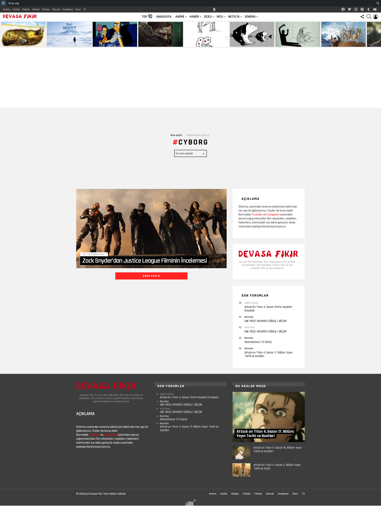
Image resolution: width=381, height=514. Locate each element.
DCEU (208, 16)
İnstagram (272, 214)
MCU (220, 16)
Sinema (250, 16)
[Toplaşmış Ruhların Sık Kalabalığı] (160, 34)
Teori (78, 9)
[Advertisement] (190, 78)
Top (147, 17)
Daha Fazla (151, 276)
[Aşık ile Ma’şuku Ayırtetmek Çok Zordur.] (297, 34)
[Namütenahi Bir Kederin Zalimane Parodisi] (23, 34)
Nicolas (248, 316)
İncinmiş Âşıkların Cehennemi (338, 43)
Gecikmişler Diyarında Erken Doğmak (68, 43)
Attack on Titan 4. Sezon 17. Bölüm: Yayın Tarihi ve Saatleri (268, 354)
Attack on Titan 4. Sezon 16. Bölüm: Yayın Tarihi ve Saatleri (277, 449)
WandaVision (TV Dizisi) (258, 342)
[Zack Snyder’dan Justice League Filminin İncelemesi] (151, 228)
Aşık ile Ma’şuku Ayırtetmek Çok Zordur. (293, 42)
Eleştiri (26, 9)
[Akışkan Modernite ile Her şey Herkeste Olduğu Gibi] (252, 34)
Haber (194, 16)
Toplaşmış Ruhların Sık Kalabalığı (158, 43)
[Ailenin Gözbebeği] (206, 34)
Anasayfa (163, 16)
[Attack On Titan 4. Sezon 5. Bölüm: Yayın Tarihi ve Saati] (241, 470)
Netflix (234, 16)
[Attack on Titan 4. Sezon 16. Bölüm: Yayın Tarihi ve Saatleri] (241, 452)
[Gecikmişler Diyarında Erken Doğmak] (69, 34)
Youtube (256, 214)
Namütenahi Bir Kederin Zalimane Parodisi (20, 42)
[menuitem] (3, 3)
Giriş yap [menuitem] (13, 3)
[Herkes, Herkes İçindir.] (115, 34)
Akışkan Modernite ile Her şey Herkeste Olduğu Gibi (247, 42)
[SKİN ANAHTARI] (214, 9)
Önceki (2, 34)
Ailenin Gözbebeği (195, 43)
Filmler (46, 9)
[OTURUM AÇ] (375, 17)
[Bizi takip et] (362, 17)
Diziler (16, 9)
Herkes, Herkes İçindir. (107, 43)
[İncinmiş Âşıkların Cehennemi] (343, 34)
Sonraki (379, 34)
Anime (6, 9)
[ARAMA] (369, 17)
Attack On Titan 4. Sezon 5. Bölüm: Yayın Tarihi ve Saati (277, 466)
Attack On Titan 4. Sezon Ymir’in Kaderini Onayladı (268, 308)
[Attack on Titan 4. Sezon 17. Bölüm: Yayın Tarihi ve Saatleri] (269, 417)
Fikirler (36, 9)
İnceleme (67, 9)
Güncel (56, 9)
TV (84, 9)
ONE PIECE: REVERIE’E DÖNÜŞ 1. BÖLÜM (265, 321)
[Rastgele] (190, 502)
